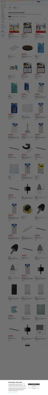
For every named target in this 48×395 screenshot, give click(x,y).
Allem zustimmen (34, 384)
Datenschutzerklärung (14, 392)
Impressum (9, 392)
